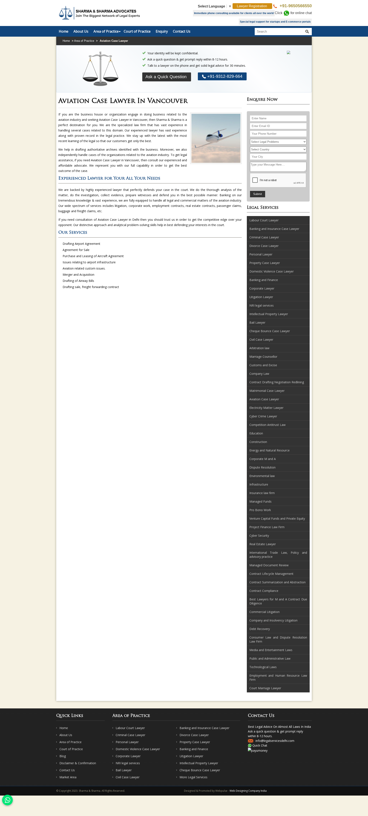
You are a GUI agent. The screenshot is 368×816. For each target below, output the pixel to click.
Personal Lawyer (127, 742)
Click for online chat (293, 13)
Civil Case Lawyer (127, 777)
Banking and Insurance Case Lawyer (204, 728)
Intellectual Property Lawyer (199, 763)
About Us (80, 31)
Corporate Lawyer (128, 756)
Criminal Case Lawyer (130, 735)
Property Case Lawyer (195, 742)
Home (63, 31)
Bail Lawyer (124, 770)
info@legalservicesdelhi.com (275, 741)
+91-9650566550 (295, 5)
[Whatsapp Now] (7, 800)
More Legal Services (193, 777)
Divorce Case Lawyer (194, 735)
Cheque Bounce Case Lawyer (200, 770)
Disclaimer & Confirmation (77, 763)
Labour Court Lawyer (130, 728)
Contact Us (181, 31)
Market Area (67, 777)
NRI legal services (128, 763)
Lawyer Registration (252, 6)
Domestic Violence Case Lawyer (138, 749)
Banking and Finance (194, 749)
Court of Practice (137, 31)
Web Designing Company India (248, 791)
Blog (62, 756)
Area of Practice (106, 31)
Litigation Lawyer (191, 756)
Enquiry (162, 31)
